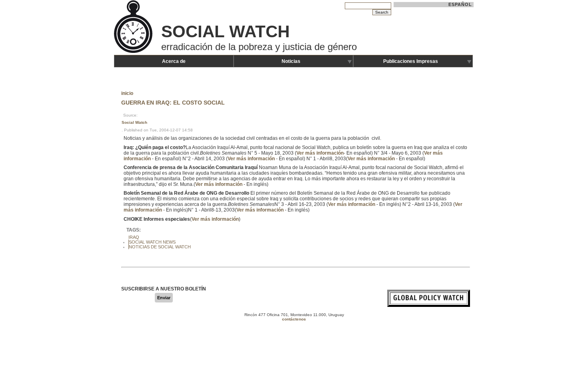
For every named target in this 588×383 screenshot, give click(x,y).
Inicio (127, 93)
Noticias (291, 61)
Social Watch (134, 122)
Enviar (163, 297)
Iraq (133, 237)
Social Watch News (152, 242)
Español (460, 4)
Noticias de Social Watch (160, 246)
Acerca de (174, 61)
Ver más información (320, 153)
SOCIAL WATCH (225, 31)
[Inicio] (134, 52)
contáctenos (294, 319)
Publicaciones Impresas (410, 61)
